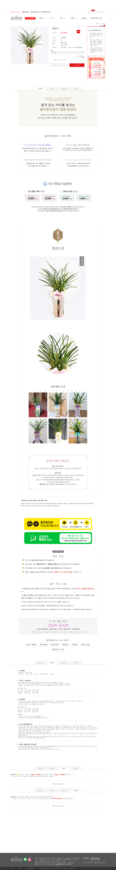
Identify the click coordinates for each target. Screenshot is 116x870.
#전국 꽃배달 (31, 644)
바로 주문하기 (77, 65)
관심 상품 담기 (55, 65)
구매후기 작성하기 (96, 58)
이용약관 (20, 868)
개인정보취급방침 (30, 868)
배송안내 (52, 88)
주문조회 (98, 11)
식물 (73, 18)
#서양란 (75, 644)
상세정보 (40, 88)
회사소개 (12, 868)
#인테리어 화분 (58, 649)
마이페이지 (103, 11)
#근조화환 (54, 644)
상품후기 (64, 88)
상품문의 (76, 88)
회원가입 (93, 11)
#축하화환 (43, 644)
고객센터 (84, 18)
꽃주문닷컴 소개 (96, 18)
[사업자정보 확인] (76, 858)
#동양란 (65, 644)
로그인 (89, 11)
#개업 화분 (85, 644)
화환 (43, 18)
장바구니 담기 (64, 65)
